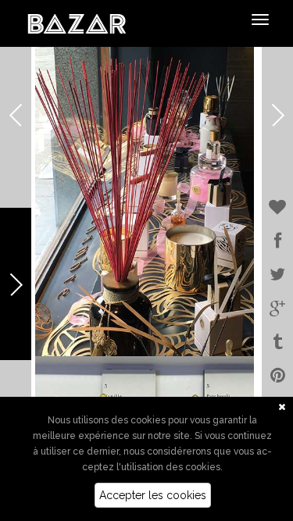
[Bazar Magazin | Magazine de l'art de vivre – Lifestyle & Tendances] (77, 22)
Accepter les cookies (152, 495)
